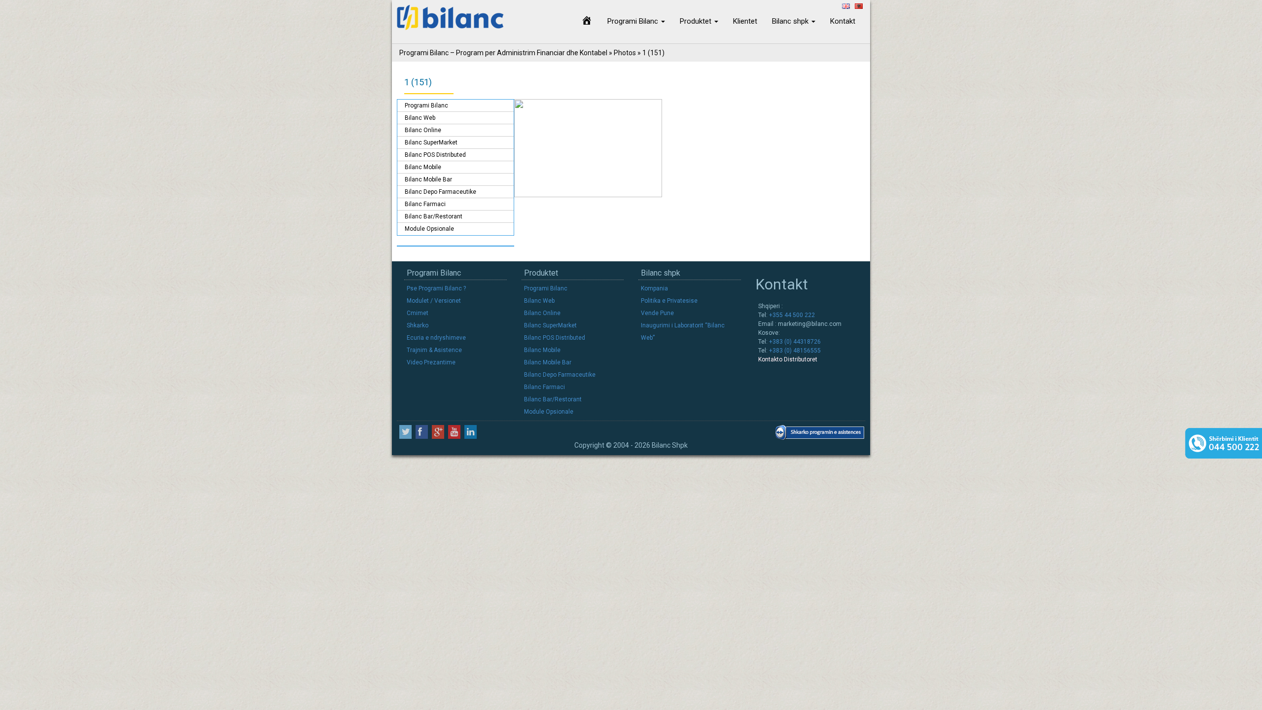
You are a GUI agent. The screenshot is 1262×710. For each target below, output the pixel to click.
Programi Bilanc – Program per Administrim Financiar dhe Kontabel (503, 53)
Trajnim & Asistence (434, 350)
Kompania (654, 288)
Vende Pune (657, 313)
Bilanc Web (420, 117)
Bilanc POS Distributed (435, 154)
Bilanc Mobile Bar (428, 179)
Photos (625, 53)
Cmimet (417, 313)
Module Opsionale (429, 228)
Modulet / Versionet (434, 300)
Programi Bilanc (633, 21)
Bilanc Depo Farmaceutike (440, 191)
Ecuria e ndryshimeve (436, 337)
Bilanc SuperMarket (431, 142)
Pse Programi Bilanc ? (436, 288)
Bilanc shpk (791, 21)
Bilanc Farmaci (425, 204)
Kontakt (842, 21)
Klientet (745, 21)
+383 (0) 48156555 (794, 350)
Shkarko (417, 325)
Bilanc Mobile (423, 167)
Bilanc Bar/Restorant (433, 216)
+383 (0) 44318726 (794, 341)
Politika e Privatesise (669, 300)
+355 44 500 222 (791, 315)
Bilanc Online (423, 130)
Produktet (696, 21)
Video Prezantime (431, 362)
